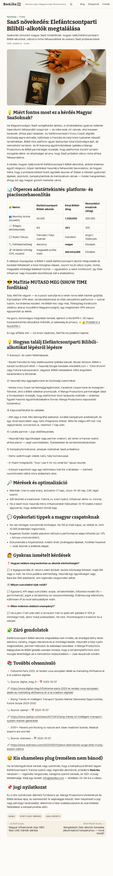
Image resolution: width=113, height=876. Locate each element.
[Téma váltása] (71, 4)
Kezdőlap (12, 16)
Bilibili (12, 816)
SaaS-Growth (53, 816)
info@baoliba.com (53, 778)
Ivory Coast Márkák (30, 816)
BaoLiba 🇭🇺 (12, 4)
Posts (22, 16)
